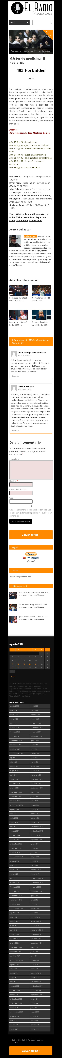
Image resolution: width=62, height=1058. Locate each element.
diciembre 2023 (16, 844)
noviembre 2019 (37, 727)
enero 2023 (14, 891)
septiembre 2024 (16, 805)
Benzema (43, 684)
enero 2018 (35, 822)
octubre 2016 (36, 887)
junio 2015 (34, 956)
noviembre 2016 (37, 883)
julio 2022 (13, 917)
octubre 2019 (36, 732)
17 (12, 664)
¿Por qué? (31, 561)
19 (24, 664)
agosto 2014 (35, 999)
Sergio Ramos (41, 693)
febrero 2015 (36, 973)
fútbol (19, 217)
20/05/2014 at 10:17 (25, 356)
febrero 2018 (36, 818)
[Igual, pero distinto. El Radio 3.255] (18, 319)
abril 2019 (34, 758)
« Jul (12, 676)
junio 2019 (34, 749)
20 (30, 664)
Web (11, 498)
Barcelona (35, 684)
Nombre (13, 481)
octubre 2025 (15, 749)
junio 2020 (14, 1025)
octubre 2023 (15, 852)
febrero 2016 (36, 921)
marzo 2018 (35, 814)
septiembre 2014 (37, 995)
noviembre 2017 (37, 831)
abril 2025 (13, 775)
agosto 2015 (35, 947)
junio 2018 (34, 801)
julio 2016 (34, 900)
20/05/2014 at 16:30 (25, 390)
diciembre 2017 (37, 827)
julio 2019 (34, 745)
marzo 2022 (14, 934)
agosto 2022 (14, 913)
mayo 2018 (35, 805)
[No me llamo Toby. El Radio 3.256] (41, 295)
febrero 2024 (15, 835)
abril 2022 (13, 930)
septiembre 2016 (37, 891)
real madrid (22, 220)
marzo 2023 (14, 883)
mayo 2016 (35, 908)
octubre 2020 (15, 1007)
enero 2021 (14, 995)
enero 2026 (14, 736)
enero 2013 (35, 1029)
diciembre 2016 (37, 878)
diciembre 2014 (37, 982)
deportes (40, 214)
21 (36, 664)
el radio (20, 689)
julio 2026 (13, 710)
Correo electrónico (17, 489)
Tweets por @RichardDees (20, 577)
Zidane (27, 696)
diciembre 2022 (16, 895)
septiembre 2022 (16, 908)
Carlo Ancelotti (15, 686)
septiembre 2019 (37, 736)
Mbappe (25, 691)
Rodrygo (32, 693)
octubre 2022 (15, 904)
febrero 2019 (36, 766)
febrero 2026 (15, 732)
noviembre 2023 (16, 848)
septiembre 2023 (16, 857)
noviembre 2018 (37, 779)
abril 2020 (34, 706)
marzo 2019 (35, 762)
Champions (25, 686)
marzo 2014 (35, 1020)
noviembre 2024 (16, 796)
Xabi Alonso (19, 696)
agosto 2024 (14, 809)
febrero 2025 (15, 783)
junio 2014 (34, 1007)
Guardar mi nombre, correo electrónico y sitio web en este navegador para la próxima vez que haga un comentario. (30, 513)
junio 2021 (14, 973)
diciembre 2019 (37, 723)
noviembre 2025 (16, 745)
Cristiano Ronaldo (37, 686)
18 (18, 664)
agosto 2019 (35, 740)
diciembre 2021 (16, 947)
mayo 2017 (35, 857)
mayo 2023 (14, 874)
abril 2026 (13, 723)
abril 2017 (34, 861)
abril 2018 (34, 809)
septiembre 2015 (37, 943)
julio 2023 (13, 865)
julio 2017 (34, 848)
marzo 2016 (35, 917)
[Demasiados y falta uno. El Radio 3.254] (41, 319)
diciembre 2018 (37, 775)
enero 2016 (35, 926)
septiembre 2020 (16, 1012)
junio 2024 (14, 818)
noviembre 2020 (16, 1003)
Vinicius (12, 696)
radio (12, 220)
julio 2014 (34, 1003)
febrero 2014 (36, 1025)
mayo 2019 (35, 753)
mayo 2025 (14, 771)
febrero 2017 (36, 870)
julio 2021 (13, 969)
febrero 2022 (15, 939)
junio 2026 (14, 715)
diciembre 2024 (16, 792)
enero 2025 (14, 788)
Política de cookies (35, 1040)
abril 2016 (34, 913)
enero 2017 (35, 874)
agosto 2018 (35, 792)
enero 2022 (14, 943)
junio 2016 (34, 904)
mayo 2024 (14, 822)
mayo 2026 (14, 719)
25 (18, 668)
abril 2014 (34, 1016)
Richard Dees (30, 236)
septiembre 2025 (16, 753)
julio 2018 (34, 796)
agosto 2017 (35, 844)
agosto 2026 (14, 706)
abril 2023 (13, 878)
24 (12, 668)
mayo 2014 (35, 1012)
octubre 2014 (36, 990)
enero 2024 (14, 839)
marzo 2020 (35, 710)
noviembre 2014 (37, 986)
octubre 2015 (36, 939)
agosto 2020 (14, 1016)
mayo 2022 (14, 926)
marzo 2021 (14, 986)
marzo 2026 (14, 727)
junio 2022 (14, 921)
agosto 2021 (14, 964)
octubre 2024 (15, 801)
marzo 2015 (35, 969)
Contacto (14, 1042)
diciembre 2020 (16, 999)
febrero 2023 (15, 887)
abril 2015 (34, 964)
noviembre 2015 (37, 934)
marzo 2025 (14, 779)
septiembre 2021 (16, 960)
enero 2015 (35, 977)
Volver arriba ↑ (31, 534)
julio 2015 (34, 951)
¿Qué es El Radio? (18, 1040)
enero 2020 (35, 719)
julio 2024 (13, 814)
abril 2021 (13, 982)
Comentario (14, 459)
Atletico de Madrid (25, 214)
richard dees (35, 220)
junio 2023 (14, 870)
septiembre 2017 (37, 839)
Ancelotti (12, 684)
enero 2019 (35, 771)
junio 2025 (14, 766)
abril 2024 (13, 827)
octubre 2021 (15, 956)
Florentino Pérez (29, 689)
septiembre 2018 (37, 788)
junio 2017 (34, 852)
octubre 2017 (36, 835)
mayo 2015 (35, 960)
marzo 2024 (14, 831)
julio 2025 (13, 762)
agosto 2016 (35, 895)
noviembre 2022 (16, 900)
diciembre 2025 (16, 740)
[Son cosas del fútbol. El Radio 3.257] (18, 295)
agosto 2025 (14, 758)
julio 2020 (13, 1020)
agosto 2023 (14, 861)
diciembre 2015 (37, 930)
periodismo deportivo (35, 217)
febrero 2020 (36, 715)
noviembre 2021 (16, 951)
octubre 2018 (36, 783)
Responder (15, 376)
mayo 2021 (14, 977)
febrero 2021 (15, 990)
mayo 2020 (14, 1029)
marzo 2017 (35, 865)
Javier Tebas (17, 691)
